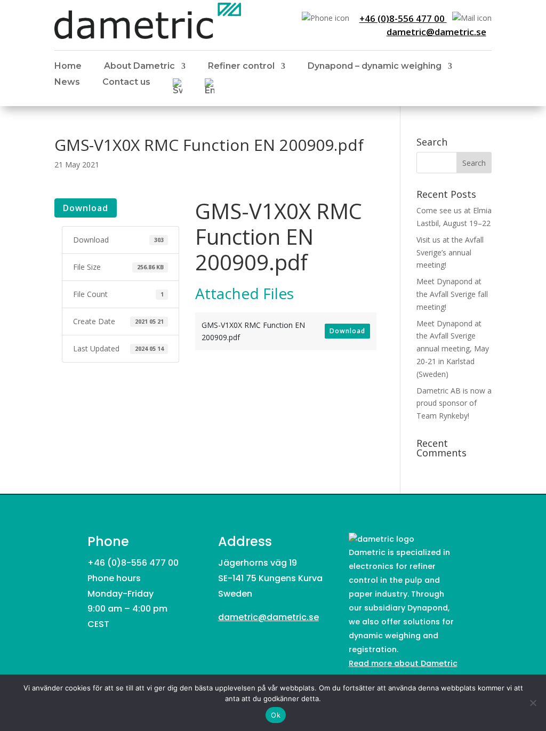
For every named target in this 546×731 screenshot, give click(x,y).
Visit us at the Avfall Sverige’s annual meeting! (450, 252)
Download (85, 208)
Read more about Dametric (403, 663)
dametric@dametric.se (436, 32)
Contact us (126, 82)
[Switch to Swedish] (177, 88)
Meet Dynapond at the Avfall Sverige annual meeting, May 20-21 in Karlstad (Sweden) (452, 348)
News (67, 82)
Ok (275, 715)
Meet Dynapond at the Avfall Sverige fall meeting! (452, 294)
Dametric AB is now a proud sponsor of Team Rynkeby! (454, 403)
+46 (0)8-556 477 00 (403, 18)
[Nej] (532, 702)
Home (68, 66)
